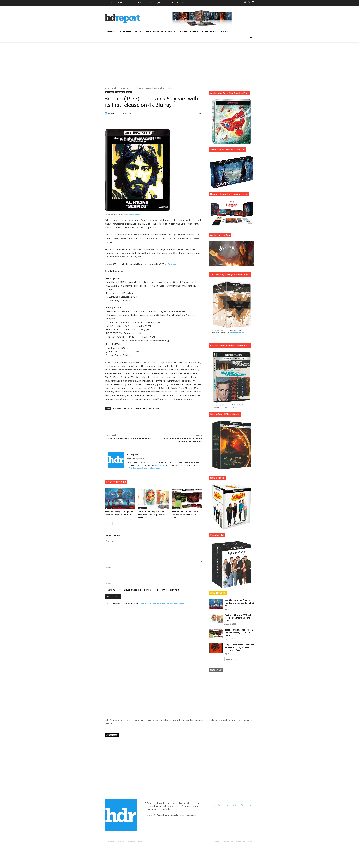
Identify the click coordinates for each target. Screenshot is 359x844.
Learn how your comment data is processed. (163, 603)
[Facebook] (241, 2)
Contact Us (228, 841)
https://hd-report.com (135, 459)
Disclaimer (240, 841)
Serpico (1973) (153, 408)
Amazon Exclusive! (237, 333)
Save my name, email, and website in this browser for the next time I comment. (143, 590)
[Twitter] (248, 2)
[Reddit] (234, 805)
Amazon (172, 264)
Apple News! (163, 815)
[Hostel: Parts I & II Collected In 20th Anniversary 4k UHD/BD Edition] (187, 498)
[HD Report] (123, 18)
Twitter (132, 468)
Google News (159, 465)
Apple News (142, 468)
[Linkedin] (227, 805)
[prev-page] (106, 523)
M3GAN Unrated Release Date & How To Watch (128, 438)
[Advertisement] (179, 63)
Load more (230, 659)
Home (107, 88)
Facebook (155, 468)
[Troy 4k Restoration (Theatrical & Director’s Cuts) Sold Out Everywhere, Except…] (216, 648)
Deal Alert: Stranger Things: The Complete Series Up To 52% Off (239, 603)
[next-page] (111, 523)
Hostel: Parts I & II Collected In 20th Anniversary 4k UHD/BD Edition (185, 514)
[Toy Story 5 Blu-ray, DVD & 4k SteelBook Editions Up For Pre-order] (153, 498)
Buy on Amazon (135, 214)
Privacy (251, 841)
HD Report (115, 113)
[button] (251, 38)
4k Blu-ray (116, 88)
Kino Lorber (140, 408)
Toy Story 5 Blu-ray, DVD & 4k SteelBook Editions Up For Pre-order (151, 514)
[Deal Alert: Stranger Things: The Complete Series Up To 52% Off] (120, 498)
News (129, 92)
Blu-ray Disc (120, 92)
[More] (178, 120)
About (217, 841)
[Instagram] (245, 2)
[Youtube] (252, 2)
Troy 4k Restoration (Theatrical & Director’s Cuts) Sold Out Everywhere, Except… (239, 647)
